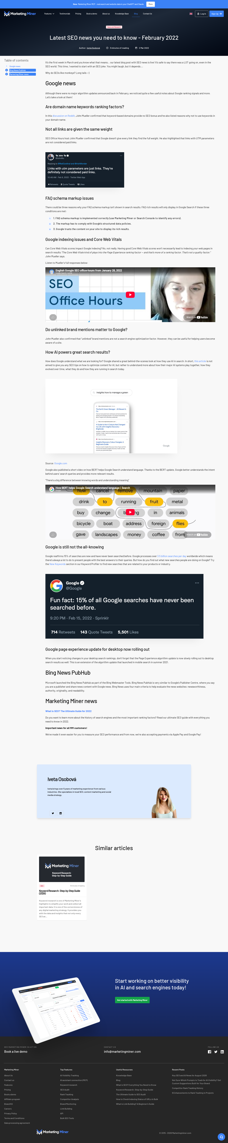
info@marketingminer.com (122, 1051)
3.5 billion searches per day (171, 556)
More (151, 4)
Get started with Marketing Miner (132, 1000)
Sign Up (215, 13)
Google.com (60, 463)
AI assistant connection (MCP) (74, 1080)
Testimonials (65, 14)
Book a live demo (15, 1051)
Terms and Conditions (14, 1118)
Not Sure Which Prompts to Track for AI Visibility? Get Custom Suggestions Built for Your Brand (196, 1082)
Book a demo (91, 14)
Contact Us (147, 14)
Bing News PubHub (18, 70)
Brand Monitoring (68, 1104)
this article (200, 361)
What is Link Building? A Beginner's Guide (135, 1104)
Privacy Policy (10, 1113)
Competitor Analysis (69, 1099)
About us (106, 14)
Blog (136, 14)
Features (48, 14)
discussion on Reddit (64, 115)
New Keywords (57, 563)
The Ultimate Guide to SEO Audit (131, 1094)
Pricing (78, 14)
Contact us (9, 1080)
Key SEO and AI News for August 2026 (189, 1075)
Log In (203, 13)
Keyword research (68, 1085)
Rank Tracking (66, 1094)
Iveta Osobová (93, 48)
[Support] (221, 1137)
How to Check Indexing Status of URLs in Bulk (137, 1099)
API (61, 1113)
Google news (15, 66)
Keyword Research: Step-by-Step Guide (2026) (59, 892)
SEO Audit (64, 1089)
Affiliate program (12, 1099)
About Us (8, 1075)
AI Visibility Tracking (69, 1075)
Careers (8, 1108)
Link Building (66, 1108)
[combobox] (191, 14)
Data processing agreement (17, 1123)
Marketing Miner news (19, 74)
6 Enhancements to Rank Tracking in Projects (193, 1093)
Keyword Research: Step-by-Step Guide (134, 1089)
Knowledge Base (122, 14)
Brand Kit (8, 1104)
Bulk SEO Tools (67, 1118)
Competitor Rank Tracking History (187, 1088)
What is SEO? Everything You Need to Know (136, 1085)
